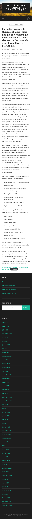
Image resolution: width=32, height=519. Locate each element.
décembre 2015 (7, 397)
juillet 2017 (5, 382)
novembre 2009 (7, 475)
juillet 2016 (5, 389)
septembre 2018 (7, 367)
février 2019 (6, 363)
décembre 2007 (7, 501)
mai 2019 (5, 360)
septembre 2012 (7, 438)
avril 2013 (5, 423)
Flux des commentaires (9, 289)
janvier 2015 (6, 416)
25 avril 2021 (6, 49)
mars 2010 (5, 471)
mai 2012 (5, 442)
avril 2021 (5, 341)
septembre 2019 (7, 356)
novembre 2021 (7, 333)
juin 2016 (5, 393)
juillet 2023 (5, 326)
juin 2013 (5, 419)
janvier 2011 (6, 460)
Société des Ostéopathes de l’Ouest (16, 8)
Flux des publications (8, 285)
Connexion (5, 282)
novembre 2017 (7, 375)
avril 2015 (5, 408)
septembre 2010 (7, 468)
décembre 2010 (7, 464)
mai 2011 (5, 457)
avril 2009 (5, 479)
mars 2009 (5, 483)
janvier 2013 (6, 427)
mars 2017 (5, 386)
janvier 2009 (6, 486)
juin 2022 (5, 330)
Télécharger (14, 269)
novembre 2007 (7, 505)
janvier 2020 (6, 352)
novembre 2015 (7, 401)
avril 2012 (5, 445)
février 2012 (6, 453)
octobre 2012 (6, 434)
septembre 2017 (7, 378)
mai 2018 (5, 371)
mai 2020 (5, 348)
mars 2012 (5, 449)
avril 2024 (5, 322)
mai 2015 (5, 404)
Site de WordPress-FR (9, 293)
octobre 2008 (6, 490)
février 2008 (6, 498)
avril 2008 (5, 494)
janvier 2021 (6, 345)
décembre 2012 (7, 431)
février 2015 (6, 412)
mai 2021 (5, 337)
